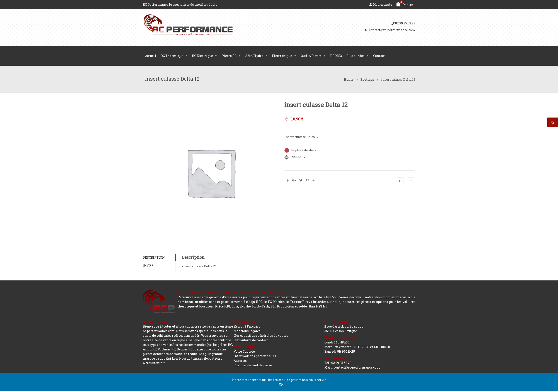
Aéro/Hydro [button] (254, 56)
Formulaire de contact (251, 340)
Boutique (367, 79)
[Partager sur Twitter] (301, 180)
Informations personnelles (255, 356)
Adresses (240, 361)
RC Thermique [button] (172, 56)
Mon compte (382, 4)
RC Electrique (202, 56)
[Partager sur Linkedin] (314, 180)
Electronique (282, 56)
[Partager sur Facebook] (287, 180)
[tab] (159, 257)
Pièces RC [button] (229, 56)
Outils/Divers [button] (311, 56)
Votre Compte (244, 351)
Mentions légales (247, 331)
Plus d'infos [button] (355, 56)
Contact (379, 56)
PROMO (336, 56)
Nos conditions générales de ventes (261, 335)
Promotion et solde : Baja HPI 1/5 (302, 306)
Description (154, 257)
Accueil (150, 56)
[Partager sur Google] (294, 180)
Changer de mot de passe (253, 365)
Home (349, 79)
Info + (148, 265)
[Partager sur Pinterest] (307, 180)
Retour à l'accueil (247, 326)
